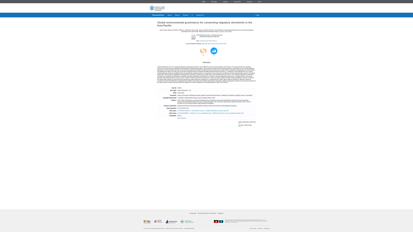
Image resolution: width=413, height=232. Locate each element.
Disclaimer (266, 228)
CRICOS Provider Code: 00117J (174, 228)
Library (225, 1)
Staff (203, 1)
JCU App (214, 1)
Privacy (260, 228)
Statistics (221, 213)
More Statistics (182, 118)
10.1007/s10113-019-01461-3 (208, 41)
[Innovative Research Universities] (158, 221)
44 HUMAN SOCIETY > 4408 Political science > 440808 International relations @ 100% (203, 110)
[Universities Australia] (171, 221)
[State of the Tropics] (187, 221)
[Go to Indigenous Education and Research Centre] (216, 221)
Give (259, 1)
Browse (185, 15)
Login (257, 15)
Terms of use (253, 228)
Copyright (193, 213)
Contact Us (200, 15)
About (170, 15)
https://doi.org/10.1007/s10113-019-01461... (214, 43)
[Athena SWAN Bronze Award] (147, 221)
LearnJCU (237, 1)
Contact (249, 1)
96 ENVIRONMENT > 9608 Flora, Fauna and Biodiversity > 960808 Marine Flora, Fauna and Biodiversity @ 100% (211, 113)
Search (177, 15)
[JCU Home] (157, 7)
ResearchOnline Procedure (207, 213)
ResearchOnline (158, 15)
